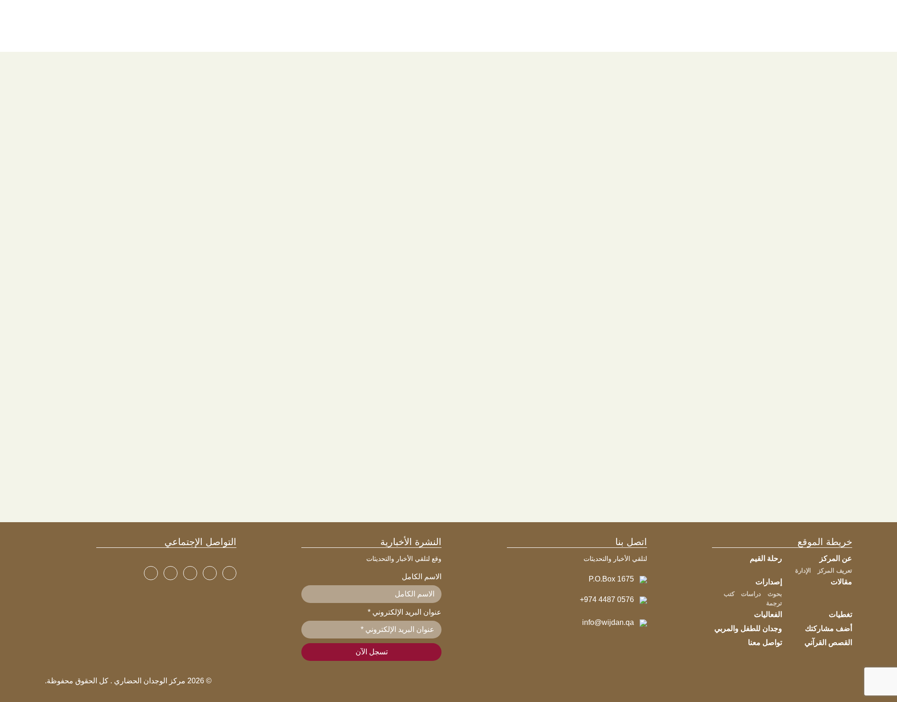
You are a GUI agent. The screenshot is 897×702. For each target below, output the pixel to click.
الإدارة (803, 570)
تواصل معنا (765, 642)
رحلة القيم (766, 558)
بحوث (775, 593)
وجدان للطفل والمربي (748, 628)
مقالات (841, 582)
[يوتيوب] (190, 573)
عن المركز (835, 558)
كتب (729, 593)
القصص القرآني (828, 642)
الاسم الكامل (421, 577)
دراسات (751, 593)
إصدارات (768, 582)
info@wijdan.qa (608, 622)
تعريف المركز (835, 570)
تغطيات (840, 614)
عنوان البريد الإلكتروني (404, 612)
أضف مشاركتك (828, 628)
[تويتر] (210, 573)
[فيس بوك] (229, 573)
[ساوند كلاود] (151, 573)
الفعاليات (768, 614)
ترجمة (774, 603)
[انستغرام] (171, 573)
